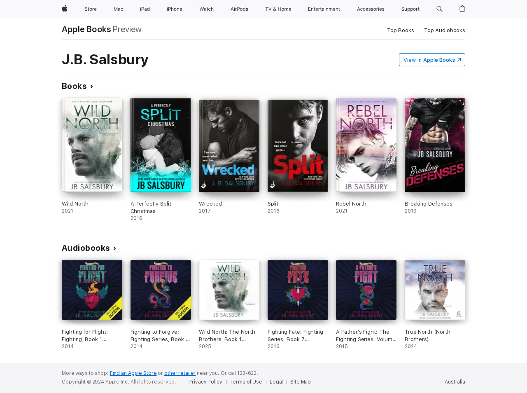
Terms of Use (245, 382)
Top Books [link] (400, 30)
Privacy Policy (205, 382)
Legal (276, 382)
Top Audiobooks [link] (444, 30)
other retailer (180, 373)
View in (429, 60)
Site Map (300, 382)
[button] (439, 9)
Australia (455, 382)
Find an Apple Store (133, 373)
